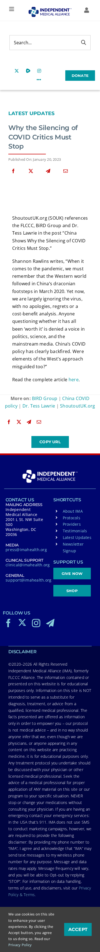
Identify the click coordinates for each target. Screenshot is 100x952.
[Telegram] (48, 171)
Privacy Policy (20, 944)
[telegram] (50, 623)
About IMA (73, 511)
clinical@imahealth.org (28, 564)
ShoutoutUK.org (77, 406)
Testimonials (75, 530)
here (74, 380)
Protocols (71, 517)
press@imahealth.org (26, 549)
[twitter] (22, 622)
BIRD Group (44, 398)
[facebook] (8, 623)
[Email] (66, 171)
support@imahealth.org (28, 580)
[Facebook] (13, 171)
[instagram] (36, 623)
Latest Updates (31, 113)
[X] (31, 171)
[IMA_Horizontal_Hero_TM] (50, 9)
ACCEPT (78, 929)
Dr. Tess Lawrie (38, 406)
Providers (72, 524)
